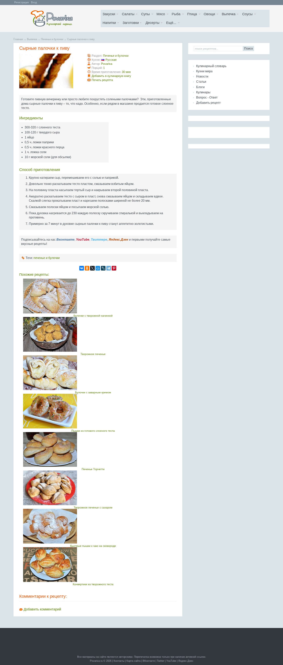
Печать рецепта (102, 80)
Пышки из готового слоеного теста (93, 430)
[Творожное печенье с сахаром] (93, 487)
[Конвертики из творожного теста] (93, 564)
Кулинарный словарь (211, 66)
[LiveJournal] (103, 268)
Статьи (201, 81)
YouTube (171, 660)
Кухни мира (204, 71)
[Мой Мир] (97, 268)
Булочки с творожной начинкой (93, 315)
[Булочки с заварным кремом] (93, 372)
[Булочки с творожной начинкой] (93, 296)
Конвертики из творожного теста (93, 584)
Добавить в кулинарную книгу (111, 76)
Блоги (200, 87)
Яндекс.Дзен (185, 660)
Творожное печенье (92, 354)
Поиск (248, 48)
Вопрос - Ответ (207, 97)
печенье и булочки (46, 258)
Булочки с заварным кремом (93, 392)
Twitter (160, 660)
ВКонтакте (149, 660)
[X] (92, 268)
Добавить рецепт (208, 102)
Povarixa (106, 63)
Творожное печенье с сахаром (93, 507)
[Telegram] (108, 268)
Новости (202, 76)
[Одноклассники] (87, 268)
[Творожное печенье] (93, 334)
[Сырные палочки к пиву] (46, 87)
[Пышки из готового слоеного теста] (93, 411)
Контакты (119, 660)
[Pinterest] (114, 268)
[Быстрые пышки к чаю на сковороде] (93, 526)
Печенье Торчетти (93, 469)
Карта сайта (133, 660)
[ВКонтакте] (81, 268)
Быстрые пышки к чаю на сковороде (93, 545)
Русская (110, 59)
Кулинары (203, 92)
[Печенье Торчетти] (93, 449)
